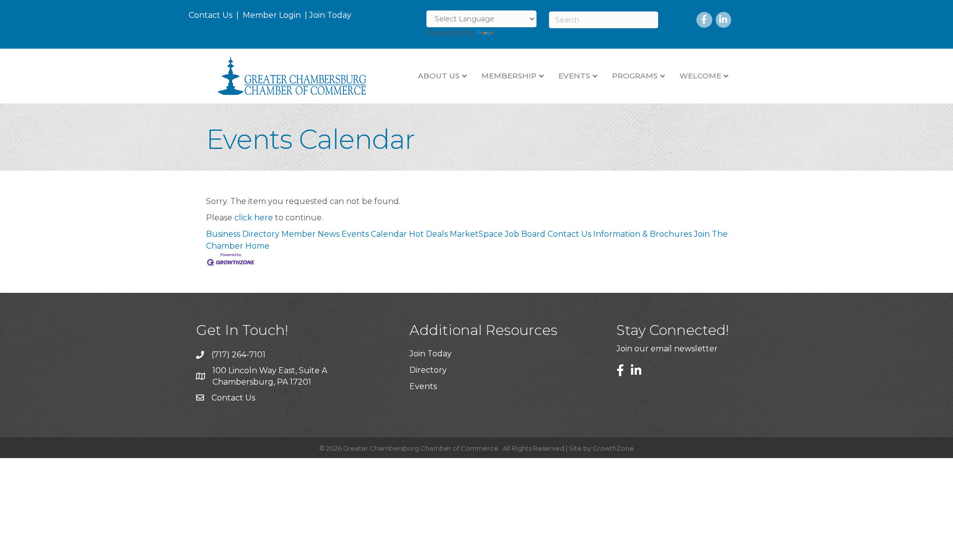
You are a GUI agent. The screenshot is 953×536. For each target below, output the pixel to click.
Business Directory (242, 234)
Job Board (525, 234)
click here (253, 217)
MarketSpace (476, 234)
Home (257, 246)
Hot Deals (428, 234)
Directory (428, 370)
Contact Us (210, 15)
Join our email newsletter (667, 348)
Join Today (330, 15)
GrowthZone (613, 448)
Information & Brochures (642, 234)
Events (423, 386)
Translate (514, 33)
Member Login (272, 15)
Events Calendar (374, 234)
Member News (310, 234)
